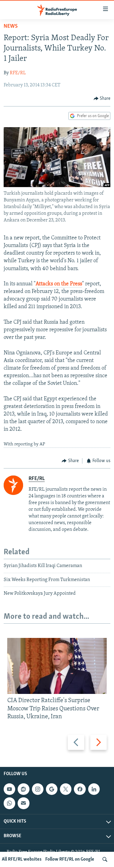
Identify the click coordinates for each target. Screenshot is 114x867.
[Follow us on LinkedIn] (94, 789)
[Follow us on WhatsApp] (9, 803)
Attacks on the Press (59, 284)
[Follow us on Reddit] (23, 789)
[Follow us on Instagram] (37, 789)
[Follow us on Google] (51, 789)
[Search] (105, 859)
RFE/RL (18, 73)
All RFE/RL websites (22, 859)
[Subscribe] (23, 803)
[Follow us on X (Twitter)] (65, 789)
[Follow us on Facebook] (79, 789)
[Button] (102, 99)
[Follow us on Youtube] (9, 789)
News (11, 26)
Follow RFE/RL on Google (69, 859)
